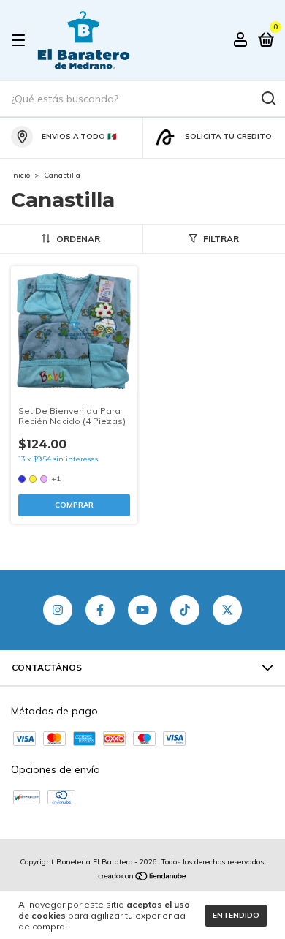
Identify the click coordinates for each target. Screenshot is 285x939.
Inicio (20, 175)
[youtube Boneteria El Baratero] (142, 610)
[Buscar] (268, 99)
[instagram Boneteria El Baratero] (57, 610)
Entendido (236, 915)
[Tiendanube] (143, 876)
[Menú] (21, 40)
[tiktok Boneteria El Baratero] (185, 610)
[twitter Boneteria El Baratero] (227, 610)
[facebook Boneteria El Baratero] (100, 610)
